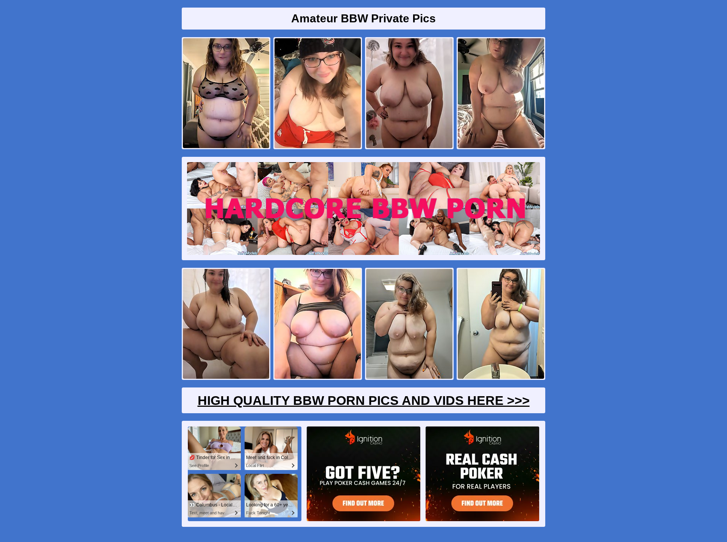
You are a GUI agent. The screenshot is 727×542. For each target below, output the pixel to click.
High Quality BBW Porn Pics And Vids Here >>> (364, 400)
